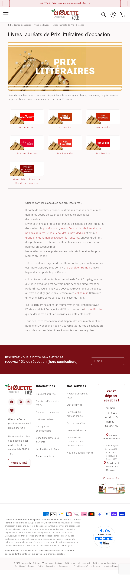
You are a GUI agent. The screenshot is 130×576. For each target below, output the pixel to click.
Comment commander (48, 412)
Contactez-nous (19, 463)
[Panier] (123, 15)
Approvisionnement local (77, 395)
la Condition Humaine (79, 267)
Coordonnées (65, 566)
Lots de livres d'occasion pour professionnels (75, 441)
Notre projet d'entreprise (80, 452)
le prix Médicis (76, 233)
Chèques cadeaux (45, 419)
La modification (93, 309)
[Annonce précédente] (6, 3)
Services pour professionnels (75, 414)
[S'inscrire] (121, 361)
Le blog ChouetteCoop (48, 449)
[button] (6, 15)
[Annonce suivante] (123, 3)
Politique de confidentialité (43, 428)
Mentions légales (111, 566)
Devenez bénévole (76, 430)
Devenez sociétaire (77, 423)
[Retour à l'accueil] (9, 25)
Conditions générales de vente (87, 566)
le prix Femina (69, 228)
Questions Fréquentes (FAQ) (47, 403)
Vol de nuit (81, 293)
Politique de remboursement (77, 563)
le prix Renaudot (56, 233)
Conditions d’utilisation (25, 566)
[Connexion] (113, 15)
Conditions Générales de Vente (47, 440)
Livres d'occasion (22, 25)
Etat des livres (74, 405)
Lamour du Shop (55, 563)
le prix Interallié (88, 228)
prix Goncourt (51, 228)
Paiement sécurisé (45, 394)
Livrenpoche (26, 563)
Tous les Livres (41, 25)
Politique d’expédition (47, 566)
